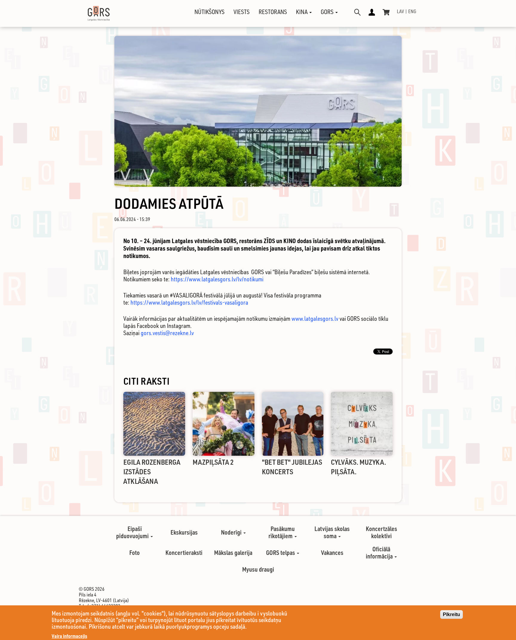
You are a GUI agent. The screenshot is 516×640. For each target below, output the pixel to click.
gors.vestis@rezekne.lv (167, 333)
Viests (242, 12)
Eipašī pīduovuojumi (133, 532)
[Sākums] (93, 13)
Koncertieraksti (183, 552)
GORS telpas (281, 552)
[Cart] (386, 12)
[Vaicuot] (357, 12)
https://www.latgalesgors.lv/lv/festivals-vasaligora (189, 302)
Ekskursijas (184, 532)
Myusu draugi (258, 569)
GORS (328, 12)
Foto (134, 552)
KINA (302, 12)
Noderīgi (232, 532)
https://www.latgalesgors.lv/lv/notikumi (218, 279)
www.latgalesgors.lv (314, 318)
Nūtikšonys (209, 12)
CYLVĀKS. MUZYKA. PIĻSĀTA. (358, 466)
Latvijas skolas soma (332, 532)
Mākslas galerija (233, 552)
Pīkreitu (451, 614)
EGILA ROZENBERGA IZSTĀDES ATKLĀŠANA (151, 471)
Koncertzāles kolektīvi (381, 532)
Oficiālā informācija (380, 552)
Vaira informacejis (69, 636)
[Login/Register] (371, 12)
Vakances (332, 552)
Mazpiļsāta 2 (213, 461)
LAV (400, 11)
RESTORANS (273, 12)
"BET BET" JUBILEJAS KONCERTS (292, 466)
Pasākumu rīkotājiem (281, 532)
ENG (412, 11)
